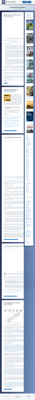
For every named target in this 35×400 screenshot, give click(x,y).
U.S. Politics (27, 173)
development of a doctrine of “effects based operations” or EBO (13, 379)
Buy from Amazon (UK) (29, 44)
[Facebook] (27, 396)
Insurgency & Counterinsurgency (28, 157)
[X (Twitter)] (28, 396)
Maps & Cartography (28, 161)
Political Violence (27, 213)
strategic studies (29, 219)
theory (27, 223)
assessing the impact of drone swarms (16, 350)
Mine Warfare (27, 163)
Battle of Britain (28, 143)
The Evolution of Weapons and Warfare (29, 222)
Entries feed (27, 241)
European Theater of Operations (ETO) (29, 180)
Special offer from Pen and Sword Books (29, 97)
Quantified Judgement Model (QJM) (29, 214)
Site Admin (17, 397)
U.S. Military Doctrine (16, 239)
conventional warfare (28, 206)
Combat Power (27, 205)
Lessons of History (11, 239)
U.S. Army (27, 225)
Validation (27, 175)
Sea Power (29, 217)
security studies (28, 218)
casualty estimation (28, 202)
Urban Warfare (27, 174)
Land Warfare (27, 159)
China (26, 141)
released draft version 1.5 (23, 273)
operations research (28, 212)
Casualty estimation (28, 139)
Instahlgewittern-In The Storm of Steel (28, 234)
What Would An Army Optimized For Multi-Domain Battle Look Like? (12, 120)
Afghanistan (27, 136)
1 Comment (13, 17)
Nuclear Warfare (27, 167)
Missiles (27, 164)
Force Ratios (30, 208)
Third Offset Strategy (28, 224)
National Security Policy (14, 130)
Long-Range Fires (29, 210)
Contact (20, 396)
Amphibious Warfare (28, 138)
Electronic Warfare (28, 152)
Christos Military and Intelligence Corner (28, 236)
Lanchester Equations (29, 162)
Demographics (27, 146)
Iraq (28, 209)
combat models (28, 204)
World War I (27, 177)
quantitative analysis (28, 216)
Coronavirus (28, 147)
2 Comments (13, 92)
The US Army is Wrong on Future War (17, 206)
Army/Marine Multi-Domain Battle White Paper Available (11, 118)
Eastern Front (28, 179)
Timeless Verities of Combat (13, 40)
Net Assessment (27, 166)
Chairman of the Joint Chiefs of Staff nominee (18, 276)
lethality (27, 210)
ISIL (26, 158)
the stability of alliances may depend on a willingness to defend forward (17, 75)
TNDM (26, 172)
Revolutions (27, 168)
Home (14, 396)
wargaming (27, 226)
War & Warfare (27, 176)
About (17, 396)
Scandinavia (27, 169)
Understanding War (7, 43)
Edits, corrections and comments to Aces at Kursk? (29, 188)
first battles (20, 188)
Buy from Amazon (29, 30)
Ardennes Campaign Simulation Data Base (29, 142)
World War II (27, 178)
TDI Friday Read (27, 171)
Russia (27, 217)
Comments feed (27, 242)
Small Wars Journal (28, 235)
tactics (26, 221)
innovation (27, 209)
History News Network (28, 232)
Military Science (28, 211)
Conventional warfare (28, 145)
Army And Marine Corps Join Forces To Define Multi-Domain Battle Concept (13, 290)
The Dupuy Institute (11, 1)
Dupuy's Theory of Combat (29, 149)
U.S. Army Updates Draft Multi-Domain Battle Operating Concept (12, 123)
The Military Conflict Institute (29, 231)
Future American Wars (8, 130)
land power (30, 209)
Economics (27, 151)
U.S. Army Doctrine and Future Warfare (9, 126)
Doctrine (5, 130)
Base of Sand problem (28, 201)
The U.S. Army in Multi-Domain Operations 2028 (19, 274)
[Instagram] (29, 396)
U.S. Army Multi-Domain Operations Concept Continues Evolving (18, 246)
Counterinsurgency (28, 207)
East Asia (27, 150)
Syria (26, 170)
